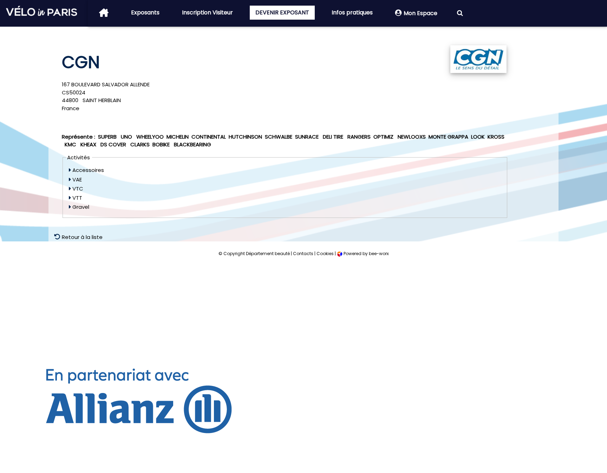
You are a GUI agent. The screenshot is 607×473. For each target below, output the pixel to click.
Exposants (145, 12)
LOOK (478, 136)
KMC (71, 144)
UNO (127, 136)
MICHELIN (178, 136)
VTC (77, 188)
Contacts (303, 254)
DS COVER (114, 144)
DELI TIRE (334, 136)
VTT (76, 197)
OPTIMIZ (384, 136)
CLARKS (140, 144)
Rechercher (459, 13)
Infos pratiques (352, 12)
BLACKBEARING (192, 144)
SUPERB (108, 136)
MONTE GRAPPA (448, 136)
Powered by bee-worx (365, 254)
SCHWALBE (278, 136)
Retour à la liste (81, 237)
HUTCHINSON (245, 136)
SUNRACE (307, 136)
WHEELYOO (150, 136)
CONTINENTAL (208, 136)
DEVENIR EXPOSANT (282, 12)
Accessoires (87, 170)
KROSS (496, 136)
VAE (76, 179)
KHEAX (89, 144)
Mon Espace (420, 13)
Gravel (80, 207)
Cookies (325, 254)
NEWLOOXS (412, 136)
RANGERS (359, 136)
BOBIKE (161, 144)
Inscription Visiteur (207, 12)
